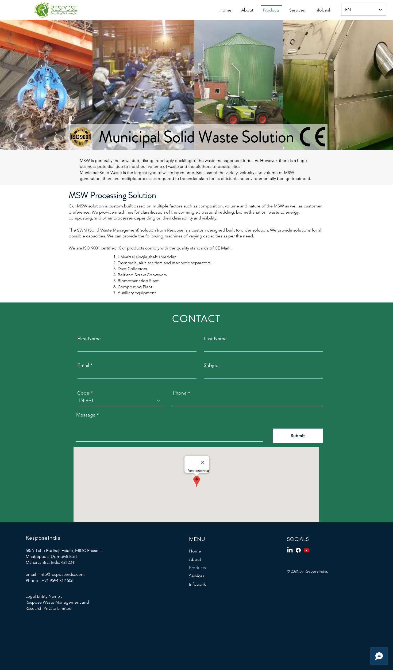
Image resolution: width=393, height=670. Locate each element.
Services (197, 575)
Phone (180, 393)
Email (83, 365)
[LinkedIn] (290, 550)
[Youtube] (306, 550)
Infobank (197, 584)
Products (197, 567)
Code (83, 393)
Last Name (215, 338)
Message (85, 414)
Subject (212, 365)
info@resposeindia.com (62, 574)
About (195, 559)
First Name (89, 338)
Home (195, 551)
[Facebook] (298, 550)
